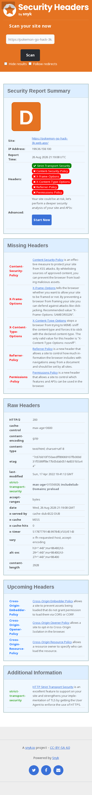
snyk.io (30, 747)
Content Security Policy (48, 260)
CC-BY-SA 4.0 (60, 747)
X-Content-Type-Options (49, 321)
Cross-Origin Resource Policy (52, 642)
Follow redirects (45, 64)
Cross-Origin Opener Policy (51, 623)
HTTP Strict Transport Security (53, 687)
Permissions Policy (45, 373)
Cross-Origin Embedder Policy (53, 601)
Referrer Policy (43, 349)
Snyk (55, 757)
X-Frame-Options (44, 288)
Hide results (17, 64)
